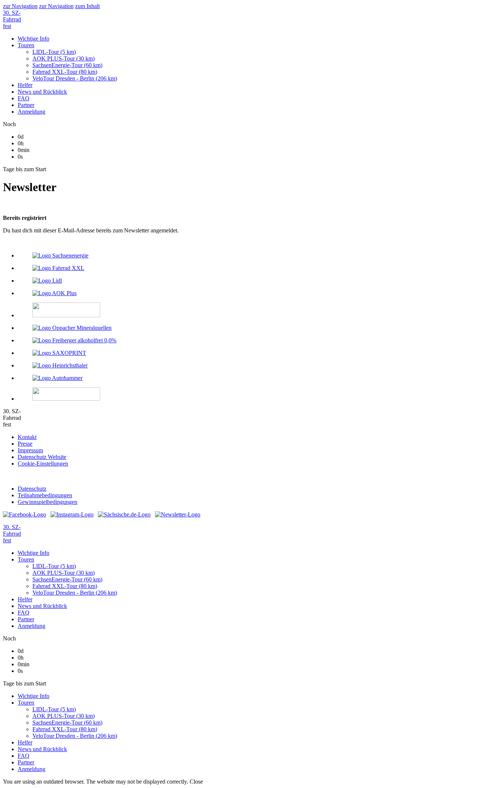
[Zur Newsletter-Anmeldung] (177, 514)
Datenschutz (32, 488)
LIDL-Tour (54, 709)
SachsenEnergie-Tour (67, 722)
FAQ (23, 756)
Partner (26, 762)
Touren (26, 702)
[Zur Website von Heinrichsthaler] (259, 365)
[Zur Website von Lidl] (259, 280)
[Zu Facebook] (24, 514)
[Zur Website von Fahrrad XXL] (259, 268)
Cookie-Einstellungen (43, 463)
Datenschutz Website (42, 457)
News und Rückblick (42, 749)
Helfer (25, 742)
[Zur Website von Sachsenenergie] (259, 255)
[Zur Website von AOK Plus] (259, 293)
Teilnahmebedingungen (45, 495)
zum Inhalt (87, 6)
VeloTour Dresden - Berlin (74, 736)
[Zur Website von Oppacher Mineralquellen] (259, 328)
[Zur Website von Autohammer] (259, 378)
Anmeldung (31, 769)
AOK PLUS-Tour (63, 716)
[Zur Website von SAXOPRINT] (259, 353)
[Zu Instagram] (72, 514)
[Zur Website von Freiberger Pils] (259, 340)
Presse (25, 443)
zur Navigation (20, 6)
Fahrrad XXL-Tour (64, 729)
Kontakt (27, 437)
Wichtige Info (33, 696)
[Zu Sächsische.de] (124, 514)
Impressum (30, 450)
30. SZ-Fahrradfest (12, 19)
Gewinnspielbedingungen (47, 502)
